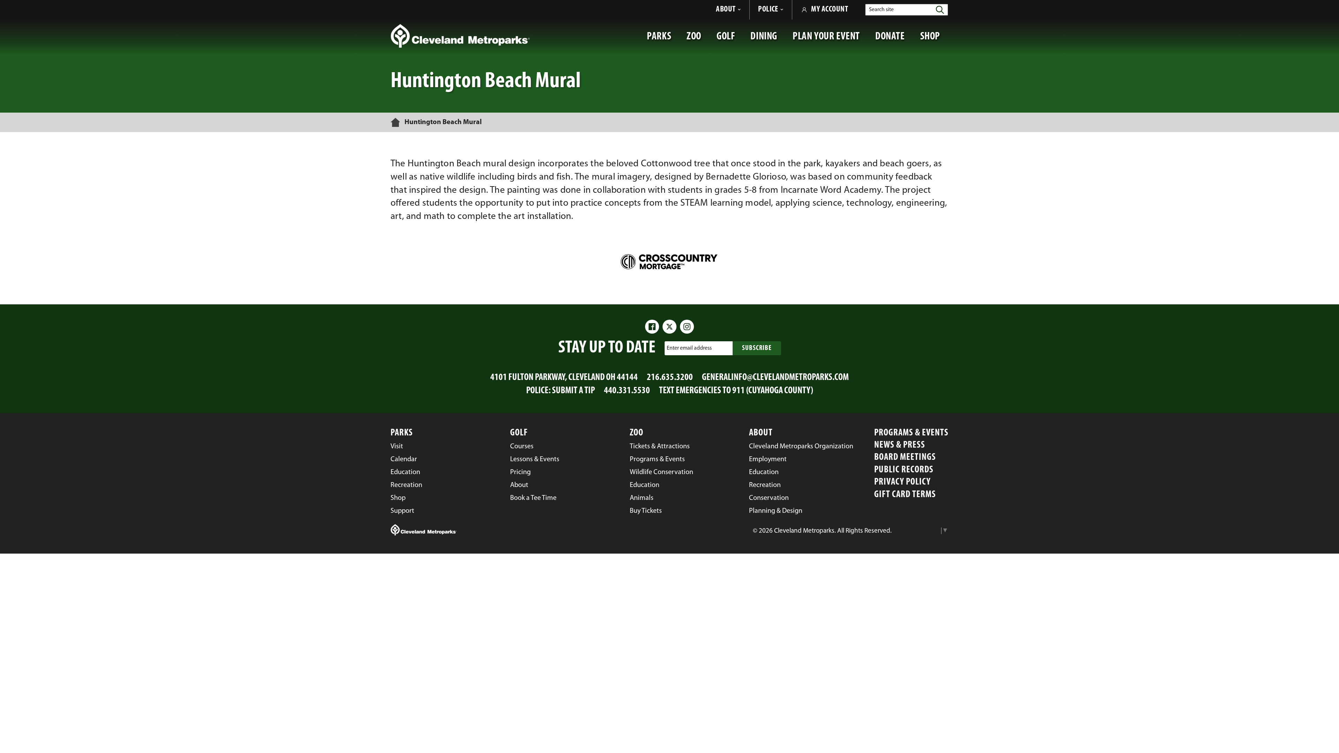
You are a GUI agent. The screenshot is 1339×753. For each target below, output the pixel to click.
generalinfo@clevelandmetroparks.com (775, 377)
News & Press (899, 445)
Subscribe (757, 348)
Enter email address (689, 348)
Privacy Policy (902, 482)
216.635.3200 (670, 377)
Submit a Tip (573, 391)
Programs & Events (911, 433)
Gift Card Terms (905, 495)
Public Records (903, 470)
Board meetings (905, 457)
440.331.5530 (627, 391)
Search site (881, 10)
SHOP (934, 40)
